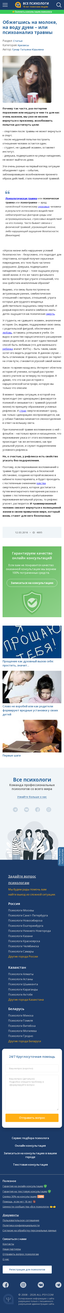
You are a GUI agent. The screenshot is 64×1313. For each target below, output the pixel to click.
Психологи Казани (20, 936)
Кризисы (23, 45)
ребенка (8, 348)
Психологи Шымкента (23, 984)
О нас (6, 1259)
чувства (41, 483)
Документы (11, 1215)
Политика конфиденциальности (21, 1225)
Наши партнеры (12, 1249)
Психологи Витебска (21, 1026)
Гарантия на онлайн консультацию (23, 1186)
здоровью (43, 206)
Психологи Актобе (20, 994)
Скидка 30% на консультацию (20, 1196)
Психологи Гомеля (20, 1020)
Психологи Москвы (21, 910)
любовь (7, 332)
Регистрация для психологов (27, 1269)
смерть (50, 313)
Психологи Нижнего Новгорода (29, 931)
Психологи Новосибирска (25, 920)
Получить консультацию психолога (32, 11)
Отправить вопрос (32, 1118)
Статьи (18, 40)
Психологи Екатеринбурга (25, 926)
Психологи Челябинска (23, 946)
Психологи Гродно (20, 1036)
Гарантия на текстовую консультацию (25, 1191)
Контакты (8, 1244)
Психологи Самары (21, 951)
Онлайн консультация (30, 1146)
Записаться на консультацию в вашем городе (30, 1155)
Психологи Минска (20, 1015)
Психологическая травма (21, 198)
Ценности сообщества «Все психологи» (26, 1206)
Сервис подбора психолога (30, 1138)
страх (22, 410)
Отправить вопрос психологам (21, 1254)
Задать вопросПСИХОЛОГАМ (61, 856)
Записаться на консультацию (32, 583)
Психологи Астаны (20, 979)
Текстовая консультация (30, 1164)
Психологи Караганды (23, 989)
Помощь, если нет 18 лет (17, 1201)
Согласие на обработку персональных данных (29, 1230)
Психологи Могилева (22, 1031)
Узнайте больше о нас (32, 796)
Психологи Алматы (20, 974)
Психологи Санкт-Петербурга (28, 915)
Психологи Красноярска (24, 941)
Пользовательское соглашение (21, 1220)
